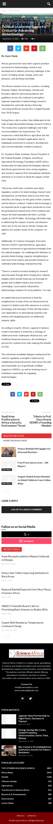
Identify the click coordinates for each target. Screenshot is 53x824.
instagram (28, 541)
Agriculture (17, 19)
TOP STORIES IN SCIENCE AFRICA (15, 22)
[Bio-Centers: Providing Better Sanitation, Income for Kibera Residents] (8, 750)
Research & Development (13, 794)
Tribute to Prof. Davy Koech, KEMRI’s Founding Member (41, 421)
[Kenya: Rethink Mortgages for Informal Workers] (8, 452)
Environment (7, 798)
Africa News (7, 19)
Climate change (9, 781)
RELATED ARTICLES (13, 435)
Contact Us (31, 815)
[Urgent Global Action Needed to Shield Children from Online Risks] (8, 480)
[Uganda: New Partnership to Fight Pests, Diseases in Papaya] (8, 719)
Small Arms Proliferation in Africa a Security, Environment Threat (13, 421)
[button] (49, 4)
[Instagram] (22, 699)
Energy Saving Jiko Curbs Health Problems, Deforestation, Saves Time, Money (34, 733)
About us (20, 815)
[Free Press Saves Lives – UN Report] (8, 466)
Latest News (7, 803)
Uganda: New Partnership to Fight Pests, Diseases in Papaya (34, 718)
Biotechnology (28, 19)
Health (4, 777)
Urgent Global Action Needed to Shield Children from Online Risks (34, 480)
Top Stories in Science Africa (15, 790)
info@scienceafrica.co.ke (26, 687)
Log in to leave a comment (26, 509)
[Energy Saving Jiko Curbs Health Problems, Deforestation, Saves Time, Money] (8, 733)
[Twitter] (30, 699)
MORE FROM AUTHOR (15, 440)
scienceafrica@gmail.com (26, 690)
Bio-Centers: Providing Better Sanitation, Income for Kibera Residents (35, 749)
